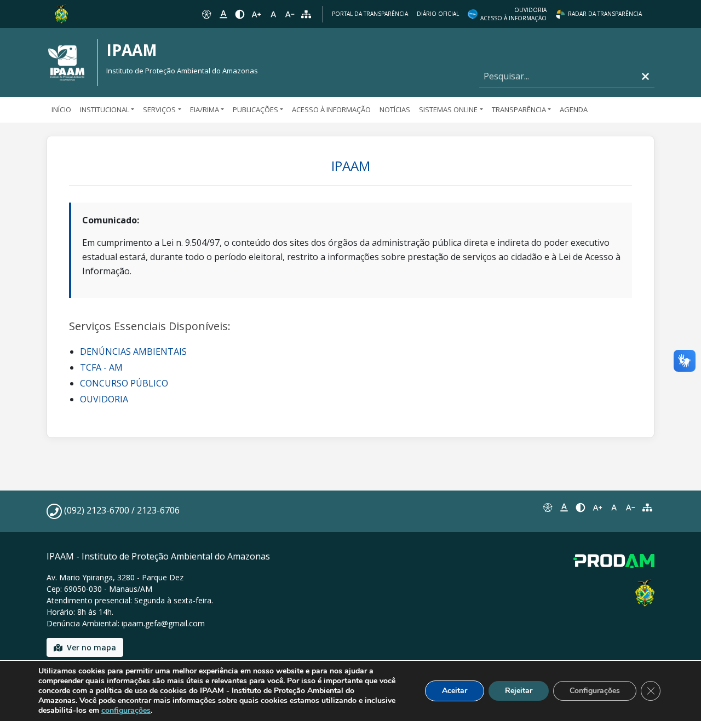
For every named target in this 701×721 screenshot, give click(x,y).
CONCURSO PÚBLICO (124, 383)
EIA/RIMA (204, 109)
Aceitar (454, 690)
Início (61, 109)
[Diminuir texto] (290, 14)
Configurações (595, 690)
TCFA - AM (101, 367)
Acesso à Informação (331, 109)
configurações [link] (126, 710)
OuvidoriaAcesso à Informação (513, 14)
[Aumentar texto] (256, 14)
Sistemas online (448, 109)
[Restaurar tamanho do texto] (273, 14)
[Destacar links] (223, 14)
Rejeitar (518, 690)
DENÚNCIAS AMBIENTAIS (133, 351)
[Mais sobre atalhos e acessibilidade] (547, 507)
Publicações (255, 109)
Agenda (574, 109)
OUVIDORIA (104, 399)
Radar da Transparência (605, 14)
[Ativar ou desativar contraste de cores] (240, 14)
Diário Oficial (438, 14)
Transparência (519, 109)
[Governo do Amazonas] (61, 13)
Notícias (395, 109)
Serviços (159, 109)
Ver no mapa (91, 647)
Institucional (104, 109)
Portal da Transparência (370, 14)
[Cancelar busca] (645, 76)
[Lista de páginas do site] (647, 507)
